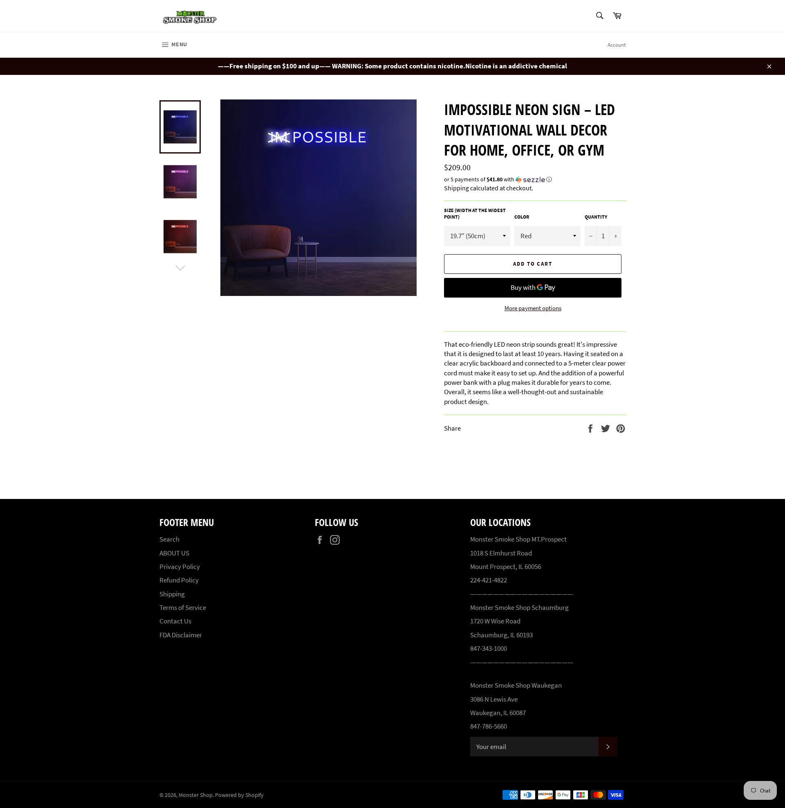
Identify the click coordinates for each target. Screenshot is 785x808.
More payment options (533, 308)
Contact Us (175, 620)
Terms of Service (182, 607)
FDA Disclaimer (180, 634)
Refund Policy (179, 580)
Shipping (456, 188)
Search (169, 539)
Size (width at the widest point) (475, 213)
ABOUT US (174, 552)
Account (617, 44)
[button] (535, 179)
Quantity (596, 217)
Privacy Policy (179, 566)
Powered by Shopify (239, 795)
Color (521, 217)
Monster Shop (196, 795)
